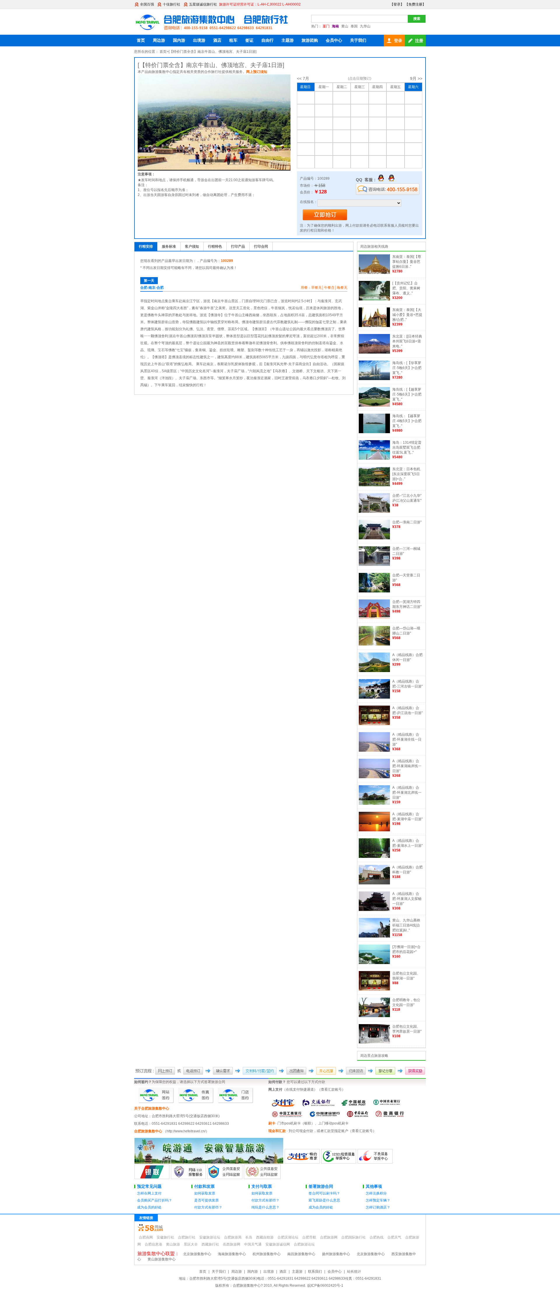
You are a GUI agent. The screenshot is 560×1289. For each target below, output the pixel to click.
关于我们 (358, 40)
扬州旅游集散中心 (336, 1254)
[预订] (325, 219)
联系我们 (315, 1271)
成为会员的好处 (149, 1207)
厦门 (326, 26)
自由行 (267, 40)
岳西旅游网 (231, 1244)
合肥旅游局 (233, 1237)
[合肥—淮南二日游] (374, 538)
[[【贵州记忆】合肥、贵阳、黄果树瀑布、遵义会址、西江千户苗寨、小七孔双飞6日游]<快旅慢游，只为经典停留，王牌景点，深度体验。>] (374, 299)
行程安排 (146, 246)
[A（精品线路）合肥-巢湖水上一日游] (374, 857)
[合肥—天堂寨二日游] (374, 591)
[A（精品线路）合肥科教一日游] (374, 883)
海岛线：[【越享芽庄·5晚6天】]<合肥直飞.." (406, 394)
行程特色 (215, 246)
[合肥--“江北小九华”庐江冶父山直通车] (374, 512)
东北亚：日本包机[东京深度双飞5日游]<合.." (406, 474)
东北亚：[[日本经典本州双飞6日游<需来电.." (407, 341)
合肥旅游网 (328, 1237)
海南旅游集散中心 (232, 1254)
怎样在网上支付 (149, 1193)
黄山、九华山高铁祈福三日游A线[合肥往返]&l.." (406, 925)
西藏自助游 (265, 1237)
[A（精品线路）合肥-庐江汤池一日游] (374, 724)
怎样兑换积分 (376, 1193)
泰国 (354, 26)
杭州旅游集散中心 (267, 1254)
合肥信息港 (153, 1244)
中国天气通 (253, 1244)
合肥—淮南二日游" (406, 522)
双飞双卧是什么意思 (324, 1200)
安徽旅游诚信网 (277, 1244)
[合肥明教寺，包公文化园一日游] (374, 1016)
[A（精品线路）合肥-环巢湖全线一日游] (374, 750)
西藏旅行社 (210, 1244)
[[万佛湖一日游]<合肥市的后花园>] (374, 963)
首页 (141, 40)
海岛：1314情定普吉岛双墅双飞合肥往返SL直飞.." (406, 447)
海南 (335, 26)
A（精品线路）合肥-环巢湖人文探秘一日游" (406, 899)
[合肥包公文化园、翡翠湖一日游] (374, 989)
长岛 (248, 1237)
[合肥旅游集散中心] (213, 22)
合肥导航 (309, 1237)
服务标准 (169, 246)
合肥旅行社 (186, 1237)
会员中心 (334, 40)
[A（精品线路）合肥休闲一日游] (374, 671)
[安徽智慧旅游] (208, 1162)
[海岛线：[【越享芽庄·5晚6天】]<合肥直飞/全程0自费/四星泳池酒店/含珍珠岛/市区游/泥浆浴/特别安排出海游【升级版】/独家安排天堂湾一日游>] (374, 405)
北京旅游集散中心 (197, 1254)
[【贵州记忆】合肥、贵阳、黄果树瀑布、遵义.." (406, 288)
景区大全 (191, 1244)
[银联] (151, 1178)
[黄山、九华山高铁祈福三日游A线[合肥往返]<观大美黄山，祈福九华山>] (374, 936)
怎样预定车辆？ (378, 1200)
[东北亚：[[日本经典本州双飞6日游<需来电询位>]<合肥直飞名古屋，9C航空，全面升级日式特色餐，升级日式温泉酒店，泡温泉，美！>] (374, 352)
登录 (398, 40)
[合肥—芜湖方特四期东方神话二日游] (374, 618)
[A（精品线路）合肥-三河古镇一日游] (374, 697)
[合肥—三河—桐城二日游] (374, 565)
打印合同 (261, 246)
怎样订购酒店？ (378, 1207)
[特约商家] (302, 1162)
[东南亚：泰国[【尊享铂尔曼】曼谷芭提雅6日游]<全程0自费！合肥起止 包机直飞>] (374, 273)
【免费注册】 (415, 4)
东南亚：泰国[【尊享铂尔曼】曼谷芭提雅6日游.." (406, 262)
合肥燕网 (146, 1237)
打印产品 (238, 246)
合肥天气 (394, 1237)
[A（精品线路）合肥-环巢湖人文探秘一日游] (374, 910)
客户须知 (192, 246)
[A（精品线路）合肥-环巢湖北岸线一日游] (374, 804)
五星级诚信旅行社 (203, 4)
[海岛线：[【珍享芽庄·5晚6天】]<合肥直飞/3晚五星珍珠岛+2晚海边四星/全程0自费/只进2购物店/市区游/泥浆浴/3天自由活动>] (374, 379)
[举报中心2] (375, 1162)
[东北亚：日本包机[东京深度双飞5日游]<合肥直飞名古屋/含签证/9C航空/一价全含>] (374, 485)
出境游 (199, 40)
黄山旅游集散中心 (162, 1259)
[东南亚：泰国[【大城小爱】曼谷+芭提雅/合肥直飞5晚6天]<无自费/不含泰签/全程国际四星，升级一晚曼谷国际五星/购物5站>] (374, 326)
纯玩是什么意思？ (265, 1207)
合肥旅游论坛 (304, 1244)
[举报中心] (338, 1162)
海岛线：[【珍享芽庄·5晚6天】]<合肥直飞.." (406, 368)
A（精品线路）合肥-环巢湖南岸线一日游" (406, 766)
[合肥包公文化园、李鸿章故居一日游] (374, 1042)
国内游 (179, 40)
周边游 (159, 40)
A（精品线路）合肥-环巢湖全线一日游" (406, 739)
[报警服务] (188, 1178)
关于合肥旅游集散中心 (151, 1108)
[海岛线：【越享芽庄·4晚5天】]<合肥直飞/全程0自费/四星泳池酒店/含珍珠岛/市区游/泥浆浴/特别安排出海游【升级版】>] (374, 432)
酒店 (217, 40)
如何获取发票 (204, 1193)
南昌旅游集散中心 (301, 1254)
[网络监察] (224, 1178)
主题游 (287, 40)
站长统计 (354, 1271)
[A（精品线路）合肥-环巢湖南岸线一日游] (374, 777)
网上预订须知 (256, 72)
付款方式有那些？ (208, 1207)
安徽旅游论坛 (209, 1237)
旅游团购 (310, 40)
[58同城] (150, 1230)
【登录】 (397, 4)
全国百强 (147, 4)
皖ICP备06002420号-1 (325, 1285)
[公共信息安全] (262, 1178)
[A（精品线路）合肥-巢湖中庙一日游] (374, 830)
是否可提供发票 (206, 1200)
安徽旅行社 (165, 1237)
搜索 (416, 19)
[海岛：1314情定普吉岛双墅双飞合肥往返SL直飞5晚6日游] (374, 459)
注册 (419, 40)
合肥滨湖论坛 (287, 1237)
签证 (249, 40)
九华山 (365, 26)
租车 (233, 40)
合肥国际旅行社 (353, 1237)
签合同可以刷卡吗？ (324, 1193)
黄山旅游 (173, 1244)
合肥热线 (377, 1237)
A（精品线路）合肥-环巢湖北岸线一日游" (406, 793)
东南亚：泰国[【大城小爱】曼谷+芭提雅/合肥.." (407, 315)
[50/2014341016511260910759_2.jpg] (214, 122)
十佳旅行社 (171, 4)
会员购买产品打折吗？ (154, 1200)
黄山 (344, 26)
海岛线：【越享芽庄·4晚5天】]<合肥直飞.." (406, 421)
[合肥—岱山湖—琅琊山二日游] (374, 644)
